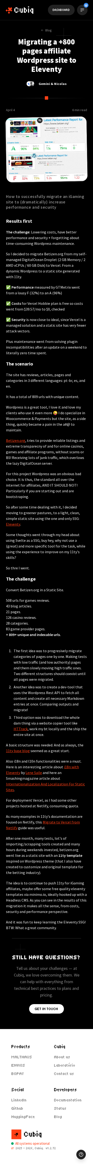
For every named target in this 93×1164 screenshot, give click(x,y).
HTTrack (21, 728)
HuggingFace (23, 1116)
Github (17, 1108)
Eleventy (13, 524)
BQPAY (17, 1073)
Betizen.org (15, 440)
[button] (81, 1154)
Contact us (64, 1073)
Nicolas (60, 83)
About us (62, 1057)
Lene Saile (34, 772)
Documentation (68, 1100)
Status (60, 1108)
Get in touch (46, 1009)
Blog (58, 1116)
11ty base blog (18, 750)
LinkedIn (19, 1100)
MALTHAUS (21, 1057)
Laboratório (64, 1065)
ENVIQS (18, 1065)
